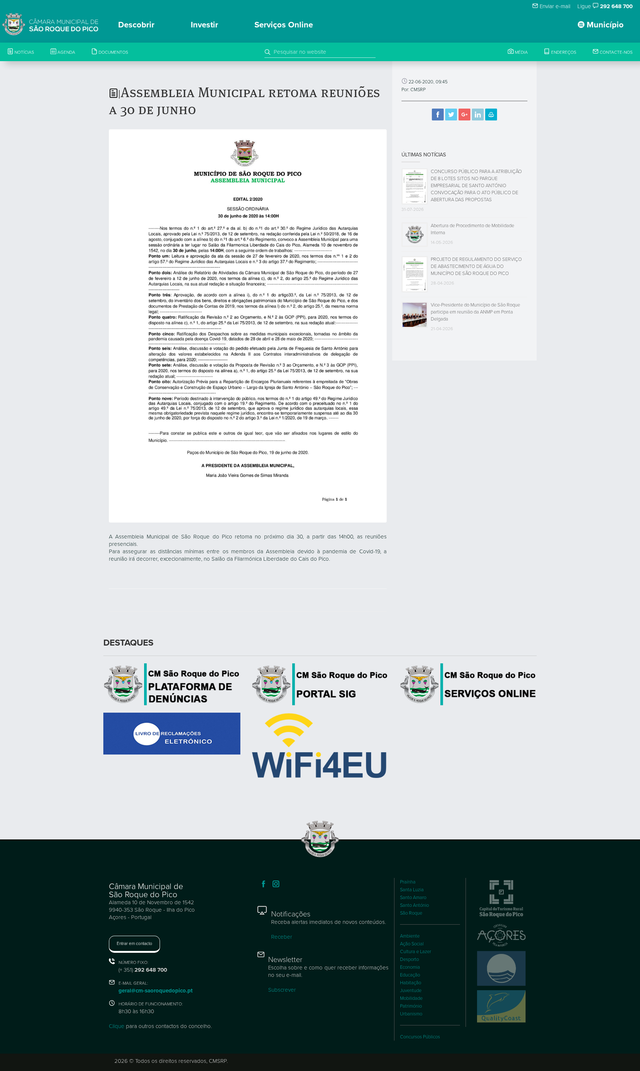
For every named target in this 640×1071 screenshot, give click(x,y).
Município (604, 25)
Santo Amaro (413, 898)
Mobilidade (411, 998)
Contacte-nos (616, 52)
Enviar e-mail (554, 6)
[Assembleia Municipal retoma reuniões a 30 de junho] (248, 325)
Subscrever (282, 990)
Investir (204, 25)
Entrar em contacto (134, 943)
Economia (410, 967)
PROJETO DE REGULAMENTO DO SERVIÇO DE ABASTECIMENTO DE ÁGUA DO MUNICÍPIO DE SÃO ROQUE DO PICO (476, 266)
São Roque (411, 913)
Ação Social (412, 944)
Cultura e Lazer (415, 952)
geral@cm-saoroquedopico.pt (156, 990)
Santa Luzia (412, 890)
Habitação (410, 983)
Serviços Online (283, 25)
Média (521, 52)
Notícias (23, 52)
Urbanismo (411, 1014)
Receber (281, 937)
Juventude (410, 991)
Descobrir (136, 25)
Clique (116, 1026)
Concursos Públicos (420, 1037)
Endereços (563, 52)
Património (411, 1006)
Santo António (414, 905)
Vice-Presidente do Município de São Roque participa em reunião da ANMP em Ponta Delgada (475, 312)
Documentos (112, 52)
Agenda (65, 52)
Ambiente (410, 936)
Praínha (408, 882)
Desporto (409, 959)
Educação (410, 975)
